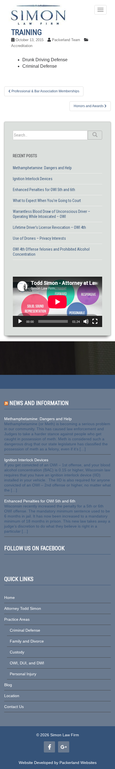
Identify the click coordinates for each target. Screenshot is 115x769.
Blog (8, 685)
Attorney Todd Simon (22, 608)
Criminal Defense (25, 630)
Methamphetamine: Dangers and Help (42, 168)
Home (9, 597)
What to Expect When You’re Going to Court (47, 200)
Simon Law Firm (64, 735)
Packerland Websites (78, 762)
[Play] (20, 321)
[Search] (95, 135)
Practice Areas (17, 619)
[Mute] (86, 321)
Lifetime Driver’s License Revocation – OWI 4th (49, 227)
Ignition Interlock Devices (32, 179)
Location (11, 695)
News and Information (39, 403)
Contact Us (14, 706)
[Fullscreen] (95, 321)
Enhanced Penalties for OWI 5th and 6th (44, 189)
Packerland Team (66, 40)
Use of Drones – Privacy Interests (39, 238)
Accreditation (21, 46)
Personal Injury (23, 674)
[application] (57, 302)
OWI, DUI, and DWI (27, 663)
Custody (17, 652)
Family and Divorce (27, 641)
